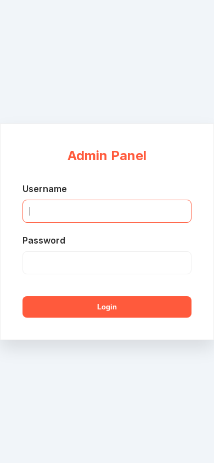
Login (107, 307)
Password (43, 240)
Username (44, 188)
